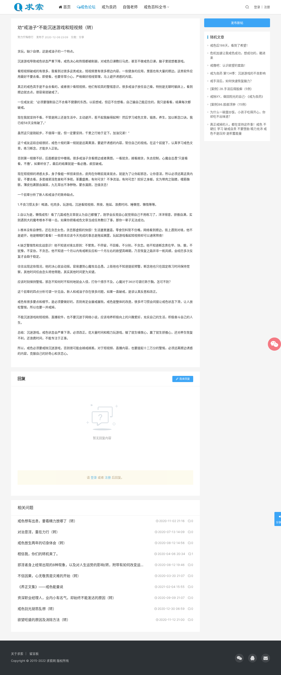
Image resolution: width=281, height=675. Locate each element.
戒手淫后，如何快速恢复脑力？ (231, 81)
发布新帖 (237, 23)
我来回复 (184, 379)
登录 (257, 7)
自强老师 (130, 7)
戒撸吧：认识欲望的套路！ (228, 65)
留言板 (34, 653)
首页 (66, 7)
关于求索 (17, 653)
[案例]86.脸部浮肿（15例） (229, 104)
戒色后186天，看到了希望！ (229, 45)
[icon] (239, 658)
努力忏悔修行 (25, 37)
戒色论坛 (88, 7)
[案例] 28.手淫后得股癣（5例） (232, 89)
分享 (81, 37)
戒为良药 (109, 7)
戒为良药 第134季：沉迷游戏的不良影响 (238, 73)
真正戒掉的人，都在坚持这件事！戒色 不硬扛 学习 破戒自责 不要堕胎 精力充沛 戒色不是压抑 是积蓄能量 (238, 128)
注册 (267, 7)
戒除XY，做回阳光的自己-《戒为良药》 (237, 96)
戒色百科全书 (155, 7)
